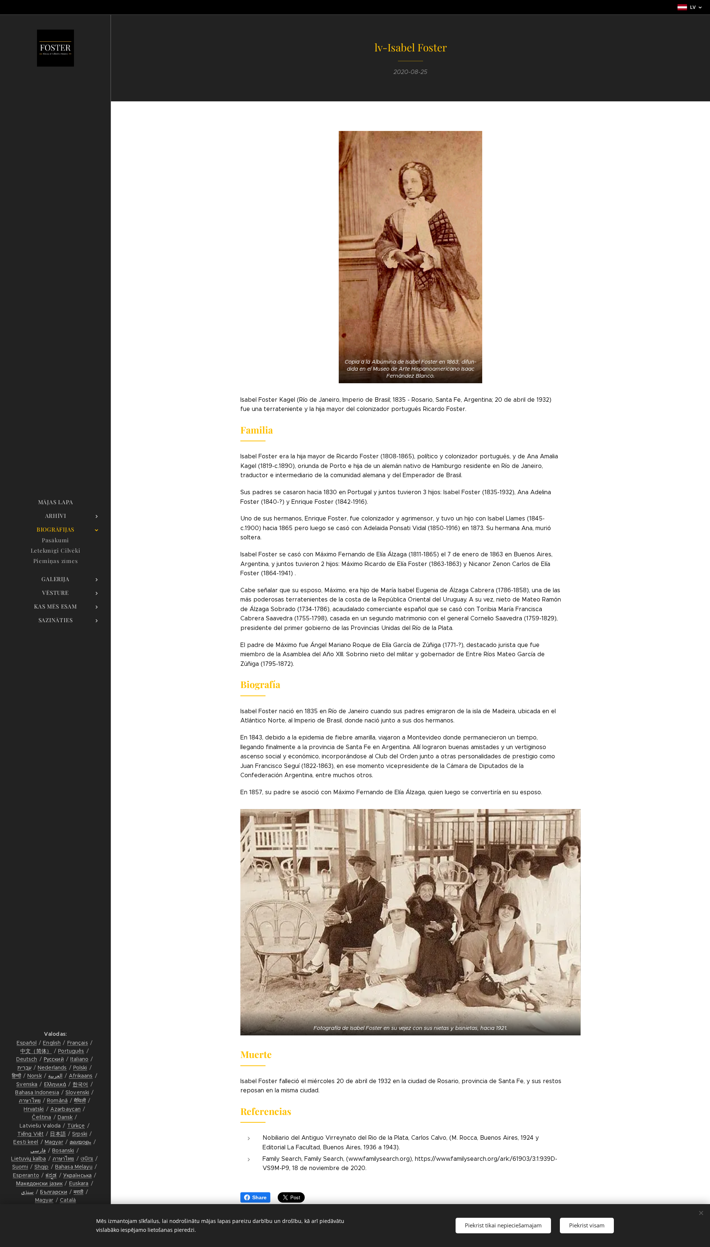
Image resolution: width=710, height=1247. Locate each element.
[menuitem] (55, 502)
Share (259, 1197)
